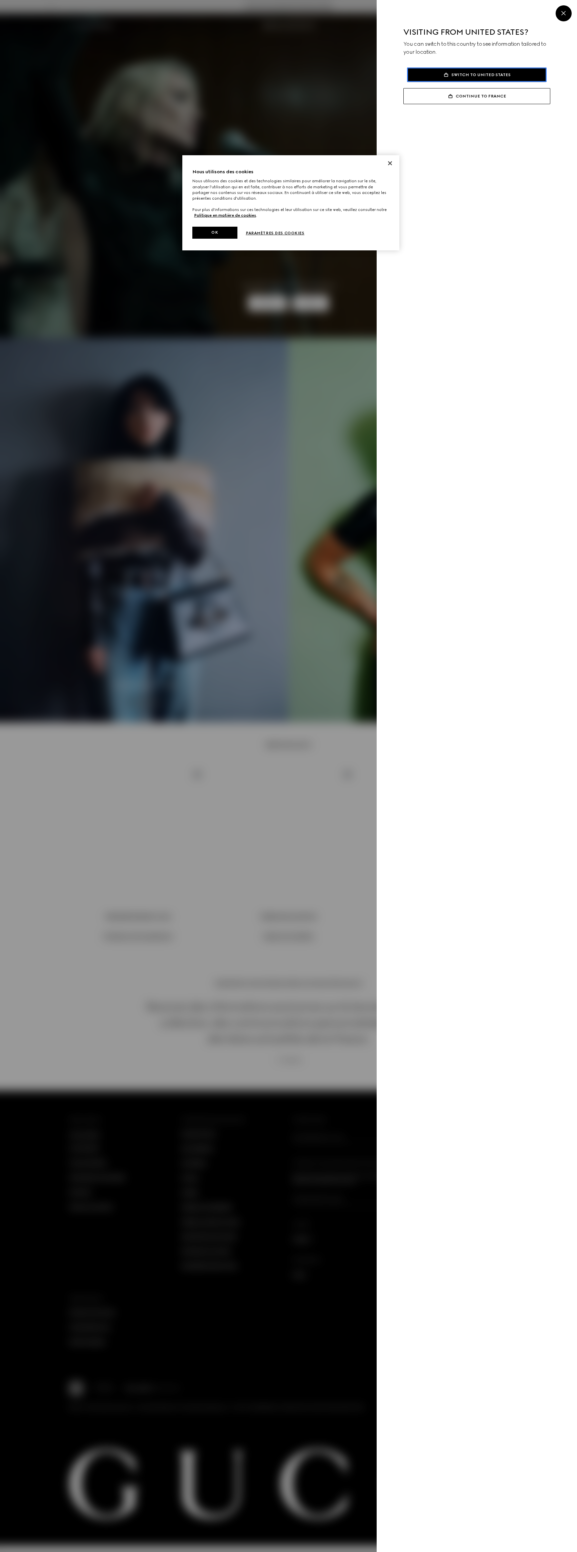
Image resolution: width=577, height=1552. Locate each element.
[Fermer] (390, 163)
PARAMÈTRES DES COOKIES (275, 233)
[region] (290, 202)
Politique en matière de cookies (225, 215)
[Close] (564, 13)
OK (214, 232)
